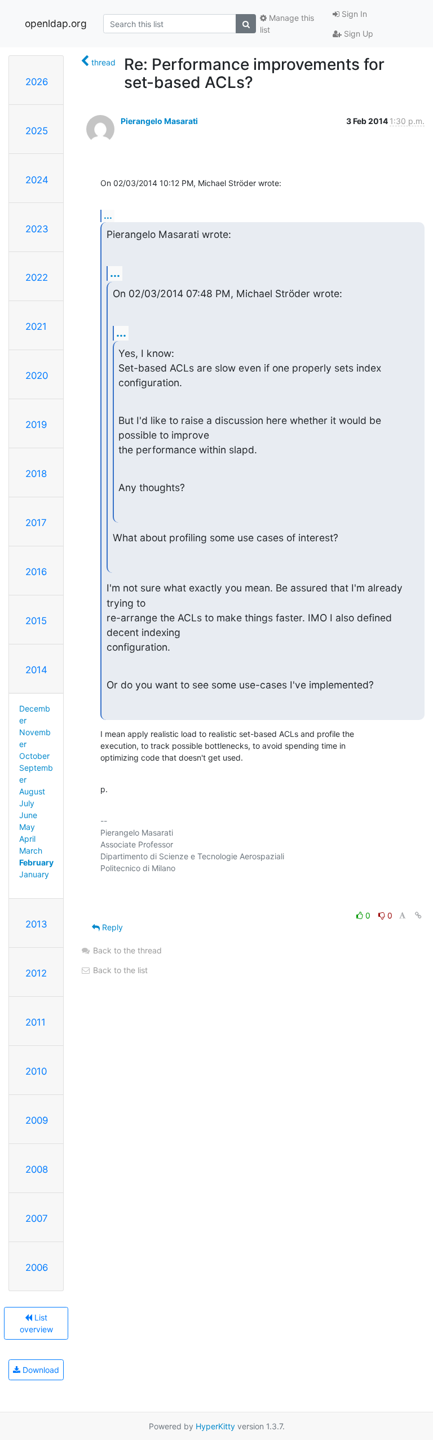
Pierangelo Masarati (159, 121)
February (36, 862)
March (30, 850)
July (26, 803)
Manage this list (287, 23)
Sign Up (357, 33)
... (108, 215)
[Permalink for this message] (418, 915)
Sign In (353, 14)
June (28, 815)
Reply (111, 927)
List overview (36, 1323)
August (32, 791)
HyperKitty (215, 1426)
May (27, 827)
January (34, 874)
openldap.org (56, 23)
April (27, 838)
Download (39, 1370)
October (34, 756)
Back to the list (119, 970)
